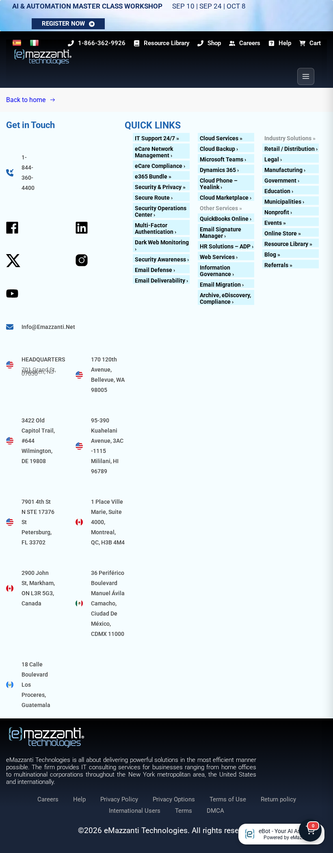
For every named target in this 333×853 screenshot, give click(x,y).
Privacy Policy (119, 799)
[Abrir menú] (305, 76)
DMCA (215, 810)
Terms (183, 810)
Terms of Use (228, 799)
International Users (134, 810)
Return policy (278, 799)
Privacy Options (174, 799)
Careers (47, 799)
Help (79, 799)
